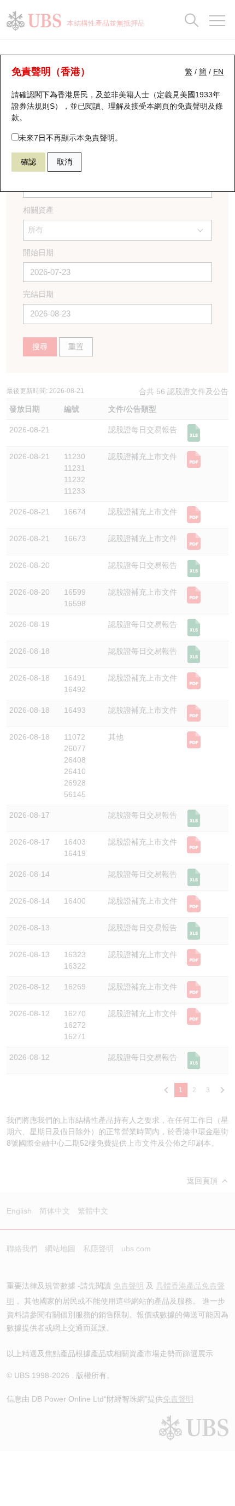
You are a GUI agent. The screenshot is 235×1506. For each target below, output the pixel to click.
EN (218, 71)
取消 (64, 161)
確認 (28, 161)
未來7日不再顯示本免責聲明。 (70, 137)
